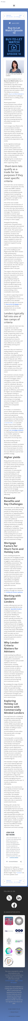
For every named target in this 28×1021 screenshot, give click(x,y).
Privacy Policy (14, 1012)
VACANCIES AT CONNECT (14, 1016)
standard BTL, (9, 423)
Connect (19, 873)
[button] (14, 5)
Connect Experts (10, 980)
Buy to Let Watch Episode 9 (16, 94)
